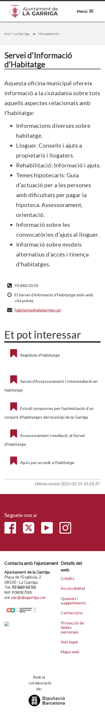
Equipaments (49, 34)
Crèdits (67, 578)
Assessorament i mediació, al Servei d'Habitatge (44, 440)
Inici (7, 34)
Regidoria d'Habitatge (40, 355)
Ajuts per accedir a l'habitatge (47, 462)
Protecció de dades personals (72, 627)
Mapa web (70, 651)
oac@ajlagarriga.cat (28, 597)
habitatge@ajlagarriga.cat (38, 309)
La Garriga (21, 34)
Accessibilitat (73, 588)
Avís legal (69, 642)
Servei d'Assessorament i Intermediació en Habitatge (51, 385)
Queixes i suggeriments (73, 600)
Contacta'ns (72, 612)
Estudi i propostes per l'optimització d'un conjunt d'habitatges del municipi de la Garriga (49, 413)
